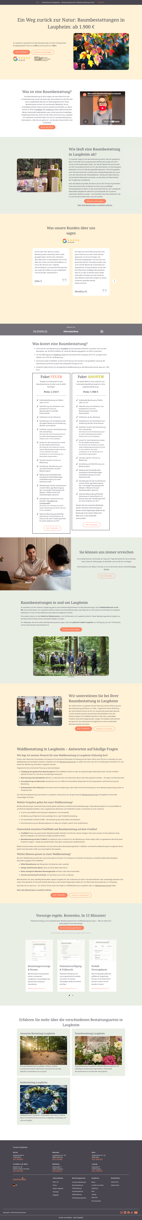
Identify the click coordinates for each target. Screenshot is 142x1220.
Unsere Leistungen (95, 201)
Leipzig (94, 1194)
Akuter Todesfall (58, 1188)
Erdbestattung (77, 1188)
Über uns (56, 1182)
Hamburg (95, 1188)
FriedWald (38, 109)
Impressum (115, 1182)
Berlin (93, 1182)
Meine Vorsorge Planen (71, 928)
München (95, 1197)
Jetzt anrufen (47, 127)
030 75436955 (21, 52)
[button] (114, 281)
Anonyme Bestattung (79, 1182)
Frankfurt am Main (98, 1185)
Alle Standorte (96, 1201)
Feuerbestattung (77, 1191)
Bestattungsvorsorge (68, 762)
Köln (93, 1191)
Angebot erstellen (104, 729)
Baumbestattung (77, 1185)
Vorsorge (56, 1192)
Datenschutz (115, 1185)
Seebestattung (77, 1194)
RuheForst (50, 109)
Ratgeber (56, 1195)
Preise (55, 1185)
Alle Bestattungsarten (79, 1198)
